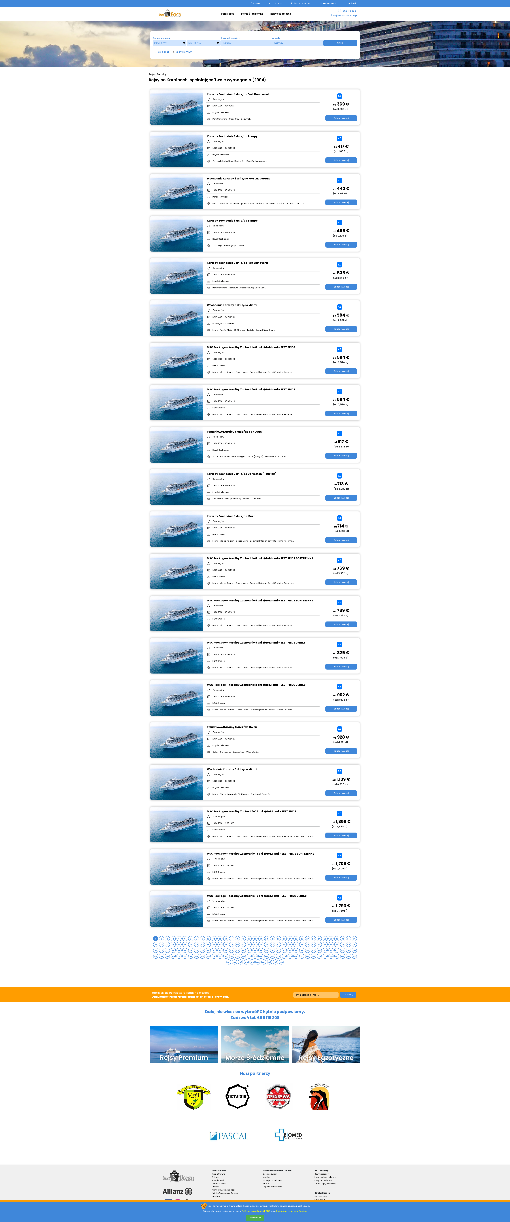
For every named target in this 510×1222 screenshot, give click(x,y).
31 (331, 939)
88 (255, 950)
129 (290, 956)
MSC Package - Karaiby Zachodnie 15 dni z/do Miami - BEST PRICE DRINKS (257, 896)
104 (348, 950)
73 (167, 950)
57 (278, 944)
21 (273, 939)
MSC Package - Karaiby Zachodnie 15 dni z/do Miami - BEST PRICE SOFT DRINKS (260, 854)
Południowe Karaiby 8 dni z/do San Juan (234, 432)
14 (232, 939)
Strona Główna (218, 1174)
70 (354, 944)
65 (325, 944)
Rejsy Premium (184, 51)
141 (228, 962)
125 (266, 956)
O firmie (255, 3)
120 (237, 956)
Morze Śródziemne (252, 13)
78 (196, 950)
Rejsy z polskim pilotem (325, 1177)
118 (225, 956)
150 (281, 962)
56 (272, 944)
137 (336, 956)
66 (331, 944)
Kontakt (351, 3)
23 (284, 939)
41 (185, 944)
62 (307, 944)
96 (302, 950)
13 (226, 939)
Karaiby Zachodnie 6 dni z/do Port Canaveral (238, 94)
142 (234, 962)
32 (337, 939)
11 (214, 939)
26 (302, 939)
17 (249, 939)
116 (214, 956)
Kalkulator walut (301, 3)
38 (167, 944)
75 (179, 950)
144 (246, 962)
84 (231, 950)
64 (319, 944)
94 (290, 950)
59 (290, 944)
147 (263, 962)
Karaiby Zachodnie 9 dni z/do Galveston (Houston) (241, 474)
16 (243, 939)
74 (173, 950)
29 (319, 939)
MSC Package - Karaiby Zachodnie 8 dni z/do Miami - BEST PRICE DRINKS (256, 642)
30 (325, 939)
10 (208, 939)
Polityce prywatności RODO (256, 1211)
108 (167, 956)
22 (278, 939)
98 (313, 950)
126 (272, 956)
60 (296, 944)
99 (319, 950)
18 (255, 939)
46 (214, 944)
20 (266, 939)
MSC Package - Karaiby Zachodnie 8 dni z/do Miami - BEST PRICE (251, 347)
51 (243, 944)
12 (220, 939)
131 (301, 956)
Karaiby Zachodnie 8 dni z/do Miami (231, 516)
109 (173, 956)
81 (214, 950)
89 (261, 950)
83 (226, 950)
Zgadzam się (255, 1217)
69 (348, 944)
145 (252, 962)
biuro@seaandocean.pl (343, 15)
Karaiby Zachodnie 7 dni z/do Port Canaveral (238, 263)
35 (354, 939)
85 (237, 950)
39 (173, 944)
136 (331, 956)
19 (261, 939)
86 (243, 950)
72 (161, 950)
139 (348, 956)
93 (284, 950)
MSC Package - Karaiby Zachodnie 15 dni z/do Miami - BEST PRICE (251, 811)
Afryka (266, 1183)
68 (342, 944)
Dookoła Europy (270, 1174)
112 (190, 956)
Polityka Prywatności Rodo (223, 1190)
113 (196, 956)
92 (278, 950)
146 (258, 962)
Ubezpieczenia (328, 3)
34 (348, 939)
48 (225, 944)
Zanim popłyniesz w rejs (325, 1183)
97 (307, 950)
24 (290, 939)
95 (296, 950)
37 (161, 944)
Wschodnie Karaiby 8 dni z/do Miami (232, 305)
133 (313, 956)
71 (156, 950)
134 (319, 956)
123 (255, 956)
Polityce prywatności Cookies (291, 1211)
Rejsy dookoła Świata (272, 1186)
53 (255, 944)
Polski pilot (227, 13)
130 (296, 956)
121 (243, 956)
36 (155, 944)
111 (185, 956)
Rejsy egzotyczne (280, 13)
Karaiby (266, 1177)
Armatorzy (275, 3)
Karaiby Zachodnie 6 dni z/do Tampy (232, 220)
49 (231, 944)
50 (237, 944)
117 (220, 956)
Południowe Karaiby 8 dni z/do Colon (232, 727)
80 (208, 950)
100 (325, 950)
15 (238, 939)
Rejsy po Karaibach (168, 80)
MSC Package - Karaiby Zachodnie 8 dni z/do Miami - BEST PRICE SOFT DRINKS (260, 558)
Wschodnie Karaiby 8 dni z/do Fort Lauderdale (238, 178)
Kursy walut (319, 1199)
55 (266, 944)
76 (185, 950)
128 (284, 956)
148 (269, 962)
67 (337, 944)
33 (342, 939)
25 (296, 939)
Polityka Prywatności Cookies (225, 1193)
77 (191, 950)
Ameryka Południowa (272, 1180)
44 (202, 944)
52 (249, 944)
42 (190, 944)
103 (342, 950)
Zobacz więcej (341, 118)
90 (266, 950)
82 (220, 950)
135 (325, 956)
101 (331, 950)
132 (307, 956)
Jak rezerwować (321, 1196)
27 (307, 939)
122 (249, 956)
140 (354, 956)
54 (261, 944)
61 (302, 944)
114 (202, 956)
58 (284, 944)
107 (161, 956)
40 (179, 944)
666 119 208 (349, 10)
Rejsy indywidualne (323, 1180)
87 (249, 950)
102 (336, 950)
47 (220, 944)
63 (313, 944)
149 (275, 962)
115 (208, 956)
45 (208, 944)
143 (240, 962)
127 (278, 956)
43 (196, 944)
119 (231, 956)
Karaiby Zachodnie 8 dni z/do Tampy (232, 136)
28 (313, 939)
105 (354, 950)
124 (260, 956)
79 (202, 950)
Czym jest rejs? (321, 1174)
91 (273, 950)
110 (179, 956)
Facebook (216, 1196)
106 (155, 956)
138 (342, 956)
